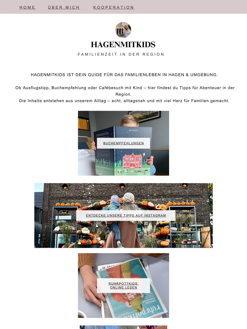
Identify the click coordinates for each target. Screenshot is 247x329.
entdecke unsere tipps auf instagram (126, 216)
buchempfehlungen (123, 143)
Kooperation (114, 8)
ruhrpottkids (123, 284)
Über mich (64, 8)
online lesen (123, 288)
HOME (28, 8)
